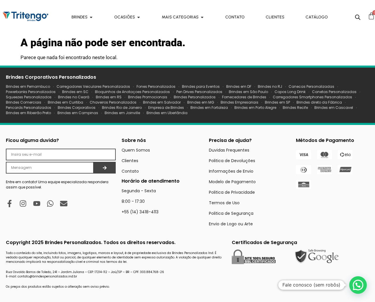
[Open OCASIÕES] (139, 17)
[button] (358, 285)
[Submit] (105, 168)
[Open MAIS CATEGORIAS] (202, 17)
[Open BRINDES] (91, 17)
